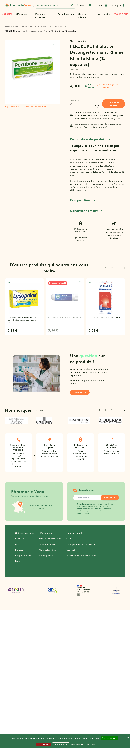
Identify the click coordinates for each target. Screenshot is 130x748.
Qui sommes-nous (24, 533)
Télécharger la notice (110, 86)
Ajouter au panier (113, 104)
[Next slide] (123, 268)
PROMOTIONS (120, 14)
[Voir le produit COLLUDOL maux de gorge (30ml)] (105, 297)
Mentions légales (75, 533)
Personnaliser (61, 744)
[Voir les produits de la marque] (18, 420)
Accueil (8, 26)
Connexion (80, 392)
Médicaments (23, 14)
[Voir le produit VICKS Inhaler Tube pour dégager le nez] (65, 297)
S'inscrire (109, 497)
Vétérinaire (104, 14)
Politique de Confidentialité (80, 544)
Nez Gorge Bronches (39, 26)
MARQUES (7, 14)
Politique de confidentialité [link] (82, 744)
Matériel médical (48, 550)
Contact (70, 550)
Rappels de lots (23, 555)
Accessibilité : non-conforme (81, 555)
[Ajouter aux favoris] (54, 45)
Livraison (20, 550)
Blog (17, 561)
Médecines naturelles (50, 539)
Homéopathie (46, 555)
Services (19, 539)
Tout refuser (43, 744)
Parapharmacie (66, 14)
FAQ (17, 544)
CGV (68, 539)
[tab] (90, 139)
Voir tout (40, 410)
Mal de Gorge (57, 26)
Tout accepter (109, 738)
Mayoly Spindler (78, 41)
